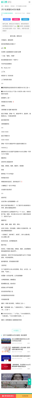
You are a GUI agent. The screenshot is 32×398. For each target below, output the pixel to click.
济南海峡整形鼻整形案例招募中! (21, 356)
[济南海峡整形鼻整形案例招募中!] (6, 358)
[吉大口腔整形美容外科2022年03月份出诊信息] (6, 341)
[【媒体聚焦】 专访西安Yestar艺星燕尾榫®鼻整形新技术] (6, 367)
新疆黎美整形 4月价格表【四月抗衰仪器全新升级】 (21, 348)
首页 (2, 6)
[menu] (29, 2)
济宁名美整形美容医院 (7, 13)
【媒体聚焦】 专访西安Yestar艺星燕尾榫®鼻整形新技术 (21, 365)
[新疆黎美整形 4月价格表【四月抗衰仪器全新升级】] (6, 350)
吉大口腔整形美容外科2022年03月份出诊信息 (21, 340)
